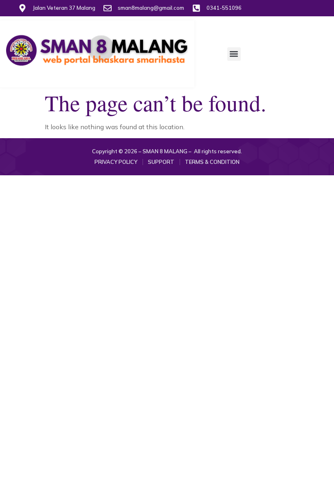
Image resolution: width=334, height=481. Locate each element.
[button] (234, 54)
